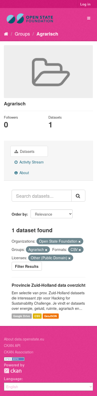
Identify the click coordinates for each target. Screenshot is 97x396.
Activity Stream (31, 162)
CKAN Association (18, 351)
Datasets (26, 151)
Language (13, 378)
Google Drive (21, 316)
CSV (37, 316)
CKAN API (12, 345)
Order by (19, 214)
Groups (22, 33)
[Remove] (79, 241)
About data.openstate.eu (24, 339)
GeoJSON (50, 316)
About (23, 172)
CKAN (12, 370)
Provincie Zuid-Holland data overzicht (48, 285)
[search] (78, 196)
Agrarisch (47, 33)
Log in (85, 4)
